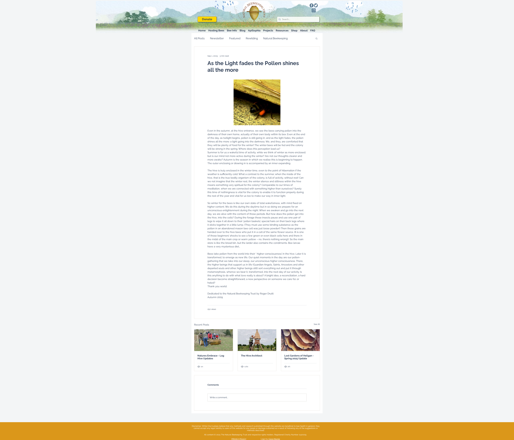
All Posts (199, 38)
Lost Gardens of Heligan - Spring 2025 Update (299, 357)
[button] (232, 30)
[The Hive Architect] (257, 340)
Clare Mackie (274, 439)
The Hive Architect (251, 355)
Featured (234, 38)
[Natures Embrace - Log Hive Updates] (213, 340)
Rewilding (252, 38)
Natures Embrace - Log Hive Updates (210, 357)
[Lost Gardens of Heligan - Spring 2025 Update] (300, 340)
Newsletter (217, 38)
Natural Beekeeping (275, 38)
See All (317, 324)
